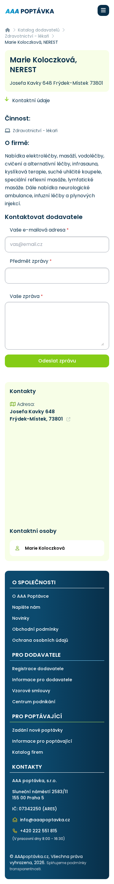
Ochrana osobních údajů (40, 640)
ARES (49, 809)
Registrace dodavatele (38, 669)
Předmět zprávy (31, 261)
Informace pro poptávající (42, 741)
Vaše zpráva (26, 296)
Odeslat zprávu (57, 360)
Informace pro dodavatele (42, 680)
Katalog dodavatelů (39, 30)
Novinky (20, 618)
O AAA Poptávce (30, 596)
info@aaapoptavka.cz (44, 820)
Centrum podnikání (33, 702)
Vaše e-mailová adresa (39, 229)
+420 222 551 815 (38, 831)
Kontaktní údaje (30, 100)
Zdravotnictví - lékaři (27, 36)
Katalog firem (27, 752)
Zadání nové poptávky (37, 730)
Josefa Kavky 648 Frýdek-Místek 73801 (56, 83)
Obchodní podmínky (35, 629)
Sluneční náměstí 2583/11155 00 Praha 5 (40, 795)
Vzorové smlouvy (31, 691)
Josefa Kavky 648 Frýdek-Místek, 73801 (37, 415)
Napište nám (26, 607)
